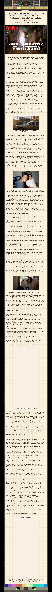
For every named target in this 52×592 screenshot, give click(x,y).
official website (34, 581)
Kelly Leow (23, 20)
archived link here (34, 22)
